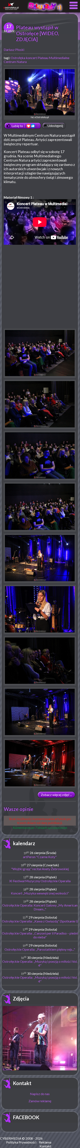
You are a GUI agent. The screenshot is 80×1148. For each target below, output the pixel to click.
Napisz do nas (40, 1094)
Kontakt (22, 1083)
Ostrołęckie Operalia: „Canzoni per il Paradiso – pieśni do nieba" (40, 935)
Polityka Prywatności (21, 1142)
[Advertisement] (40, 289)
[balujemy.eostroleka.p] (45, 11)
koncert (31, 58)
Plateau (43, 58)
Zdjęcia (21, 999)
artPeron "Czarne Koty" (40, 857)
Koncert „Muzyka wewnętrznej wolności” (40, 893)
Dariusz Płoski (14, 49)
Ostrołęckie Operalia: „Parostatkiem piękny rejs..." (40, 949)
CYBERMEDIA (10, 1138)
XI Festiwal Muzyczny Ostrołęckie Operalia (40, 881)
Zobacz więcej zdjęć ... (56, 795)
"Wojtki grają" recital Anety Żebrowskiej (40, 869)
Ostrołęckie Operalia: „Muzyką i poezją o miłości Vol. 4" (39, 963)
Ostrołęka (18, 58)
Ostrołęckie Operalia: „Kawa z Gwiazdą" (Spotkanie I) (40, 921)
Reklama (45, 1142)
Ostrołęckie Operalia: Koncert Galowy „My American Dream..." (40, 907)
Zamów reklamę (40, 1101)
